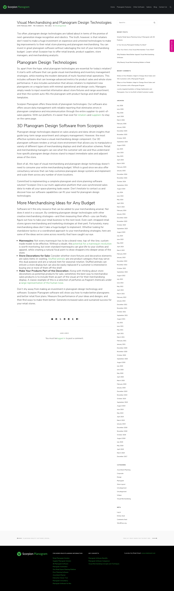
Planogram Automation (60, 567)
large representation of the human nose (42, 282)
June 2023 (120, 239)
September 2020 (122, 359)
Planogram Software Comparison (99, 561)
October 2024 (121, 181)
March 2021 (121, 337)
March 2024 (121, 207)
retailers (82, 115)
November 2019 (122, 395)
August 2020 (121, 362)
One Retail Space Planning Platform (64, 569)
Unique (119, 495)
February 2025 (121, 167)
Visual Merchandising (124, 499)
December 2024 (122, 174)
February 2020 (121, 384)
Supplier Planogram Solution (62, 561)
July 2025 (120, 149)
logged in (61, 338)
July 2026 (120, 106)
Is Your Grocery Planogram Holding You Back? (131, 45)
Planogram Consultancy (60, 581)
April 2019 (120, 417)
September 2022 (122, 272)
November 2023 (122, 221)
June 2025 (120, 153)
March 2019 (121, 420)
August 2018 (121, 438)
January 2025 (121, 171)
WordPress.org (121, 523)
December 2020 (122, 348)
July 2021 (120, 323)
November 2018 (122, 431)
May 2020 (120, 373)
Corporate (120, 473)
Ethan (119, 82)
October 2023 (121, 225)
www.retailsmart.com (148, 553)
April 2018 (120, 449)
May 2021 (120, 330)
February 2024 (121, 210)
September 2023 (122, 229)
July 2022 (120, 279)
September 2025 (122, 142)
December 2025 (122, 131)
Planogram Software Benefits (98, 558)
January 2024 (121, 214)
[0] (77, 319)
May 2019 (120, 413)
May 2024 (120, 200)
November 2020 (122, 352)
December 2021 (122, 304)
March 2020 (121, 380)
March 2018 (121, 453)
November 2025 (122, 134)
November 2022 (122, 265)
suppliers (96, 115)
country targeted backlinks (125, 89)
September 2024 (122, 185)
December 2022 (122, 261)
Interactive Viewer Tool (60, 578)
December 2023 (122, 218)
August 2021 (121, 319)
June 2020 (120, 370)
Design (119, 477)
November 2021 (122, 308)
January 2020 (121, 388)
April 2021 (120, 333)
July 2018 (120, 442)
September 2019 (122, 402)
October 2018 (121, 435)
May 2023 (120, 243)
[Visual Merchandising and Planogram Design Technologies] (52, 319)
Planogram (120, 481)
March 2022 (121, 294)
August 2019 (121, 406)
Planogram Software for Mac (62, 583)
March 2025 (121, 163)
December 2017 (122, 456)
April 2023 (120, 247)
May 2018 (120, 446)
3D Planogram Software (60, 564)
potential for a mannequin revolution (92, 243)
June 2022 (120, 283)
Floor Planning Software (60, 572)
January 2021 (121, 344)
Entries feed (121, 516)
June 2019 (120, 409)
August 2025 (121, 145)
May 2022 (120, 286)
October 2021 (121, 312)
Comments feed (122, 519)
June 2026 (120, 109)
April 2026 (120, 116)
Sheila (119, 76)
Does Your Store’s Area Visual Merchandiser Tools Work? (135, 50)
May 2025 (120, 156)
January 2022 (121, 301)
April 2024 (120, 203)
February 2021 (121, 341)
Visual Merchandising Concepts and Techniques (104, 564)
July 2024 (120, 192)
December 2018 (122, 428)
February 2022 (121, 297)
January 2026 (121, 127)
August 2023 (121, 232)
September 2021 (122, 315)
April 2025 (120, 160)
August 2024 (121, 189)
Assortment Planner (59, 575)
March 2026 (121, 120)
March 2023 (121, 250)
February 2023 (121, 254)
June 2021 (120, 326)
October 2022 (121, 268)
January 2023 (121, 257)
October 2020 (121, 355)
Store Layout (121, 484)
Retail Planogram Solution (61, 558)
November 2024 (122, 178)
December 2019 (122, 391)
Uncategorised (60, 26)
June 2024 (120, 196)
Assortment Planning (123, 470)
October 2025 (121, 138)
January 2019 (121, 424)
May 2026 (120, 113)
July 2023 (120, 236)
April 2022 (120, 290)
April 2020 (120, 377)
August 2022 (121, 276)
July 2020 (120, 366)
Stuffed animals (56, 258)
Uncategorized (121, 492)
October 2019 (121, 399)
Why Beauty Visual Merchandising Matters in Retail (133, 62)
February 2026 (121, 124)
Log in (119, 512)
